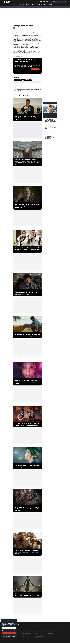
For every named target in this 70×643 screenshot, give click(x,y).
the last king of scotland (28, 79)
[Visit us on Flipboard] (41, 1)
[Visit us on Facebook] (44, 1)
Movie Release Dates (33, 6)
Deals (33, 4)
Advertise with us (51, 634)
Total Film (18, 27)
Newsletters (51, 4)
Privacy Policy (11, 636)
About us (36, 634)
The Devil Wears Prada (18, 79)
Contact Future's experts (26, 633)
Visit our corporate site (42, 625)
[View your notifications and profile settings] (61, 2)
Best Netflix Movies (25, 6)
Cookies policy (50, 633)
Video (45, 4)
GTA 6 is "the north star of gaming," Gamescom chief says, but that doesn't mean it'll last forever (50, 115)
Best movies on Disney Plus (41, 6)
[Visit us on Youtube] (43, 1)
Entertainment (21, 4)
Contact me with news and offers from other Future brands (8, 630)
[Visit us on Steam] (47, 1)
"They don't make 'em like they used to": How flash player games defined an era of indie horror (50, 127)
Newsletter (40, 32)
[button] (64, 2)
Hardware (28, 4)
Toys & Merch (39, 4)
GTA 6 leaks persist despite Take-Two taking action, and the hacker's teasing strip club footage (50, 121)
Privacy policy (37, 633)
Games (15, 4)
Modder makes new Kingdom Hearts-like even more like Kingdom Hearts (50, 137)
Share (15, 32)
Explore (57, 4)
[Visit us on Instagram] (46, 1)
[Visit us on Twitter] (40, 1)
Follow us (35, 32)
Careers (23, 634)
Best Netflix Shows (50, 6)
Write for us (24, 636)
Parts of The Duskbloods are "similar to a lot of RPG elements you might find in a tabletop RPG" (50, 132)
